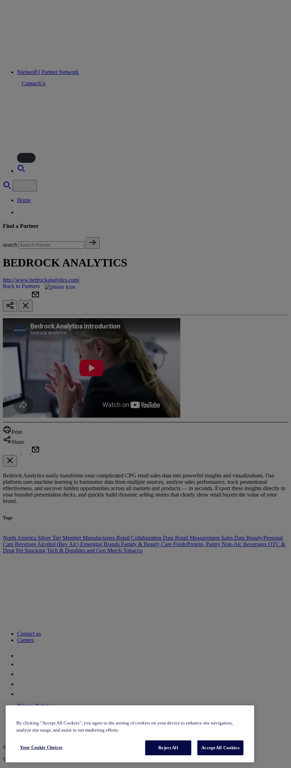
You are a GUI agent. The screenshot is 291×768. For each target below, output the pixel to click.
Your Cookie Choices (41, 747)
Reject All (168, 747)
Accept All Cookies (220, 747)
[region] (130, 733)
